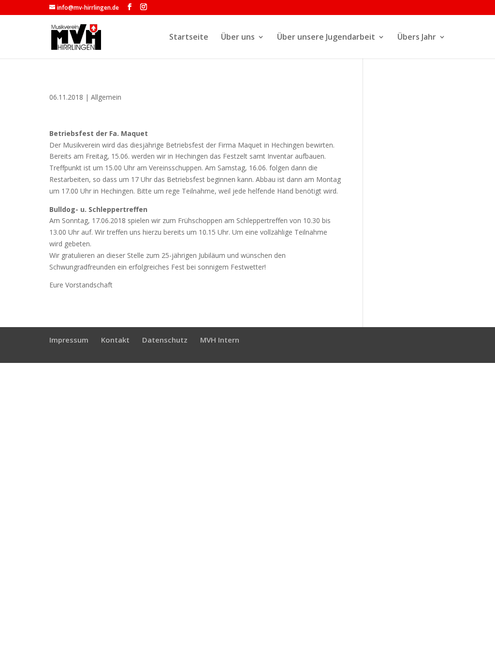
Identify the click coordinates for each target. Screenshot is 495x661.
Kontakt (115, 340)
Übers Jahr (416, 37)
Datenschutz (165, 340)
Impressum (68, 340)
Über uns (238, 37)
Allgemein (106, 97)
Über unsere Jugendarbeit (326, 37)
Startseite (188, 37)
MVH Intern (219, 340)
